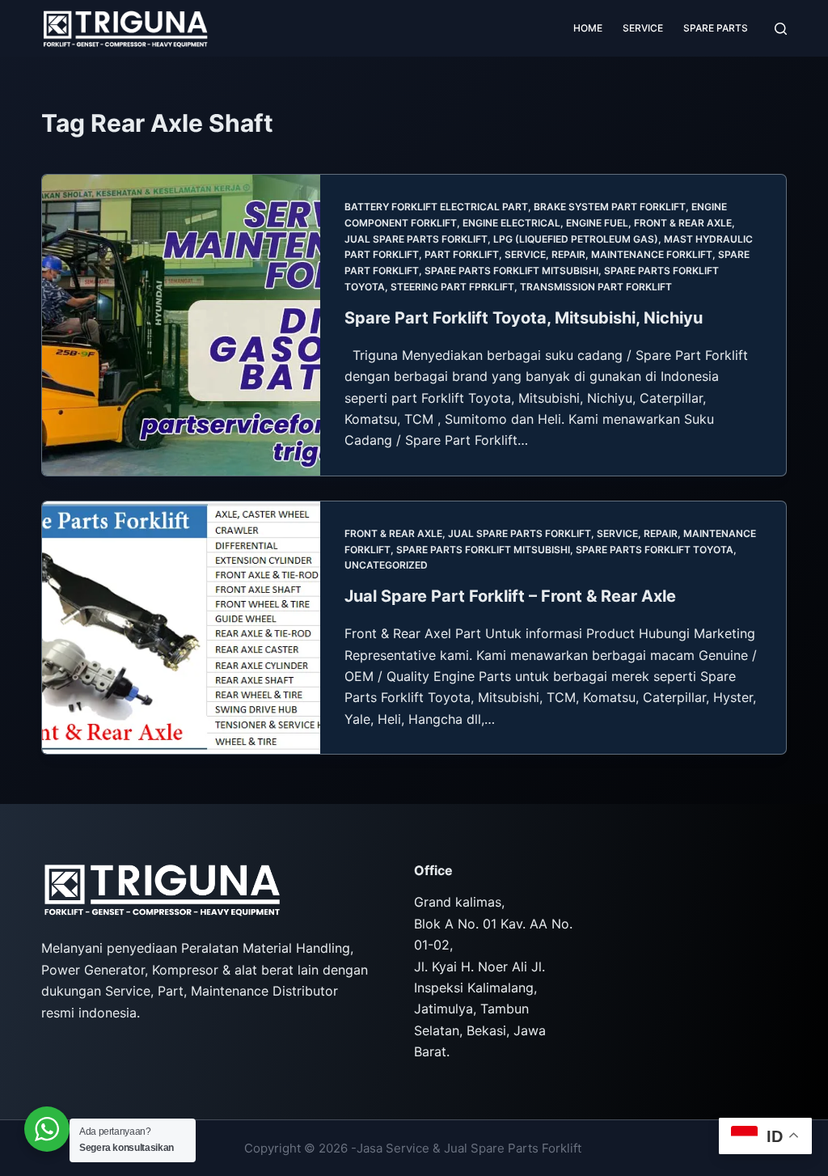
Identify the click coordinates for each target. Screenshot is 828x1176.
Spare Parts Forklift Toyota (654, 550)
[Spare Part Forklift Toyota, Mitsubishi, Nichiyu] (181, 325)
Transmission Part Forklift (596, 287)
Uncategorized (386, 565)
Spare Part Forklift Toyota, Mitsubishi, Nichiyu (523, 318)
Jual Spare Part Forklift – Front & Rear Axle (510, 596)
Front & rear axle (683, 223)
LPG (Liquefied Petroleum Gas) (575, 239)
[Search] (781, 29)
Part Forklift (462, 254)
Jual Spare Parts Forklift (416, 239)
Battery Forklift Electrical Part (436, 207)
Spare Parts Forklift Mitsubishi (511, 270)
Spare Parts (715, 28)
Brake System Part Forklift (610, 207)
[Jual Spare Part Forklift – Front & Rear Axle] (181, 627)
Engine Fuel (597, 223)
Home (587, 28)
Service (643, 28)
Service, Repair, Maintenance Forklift (608, 254)
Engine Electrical (511, 223)
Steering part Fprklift (452, 287)
